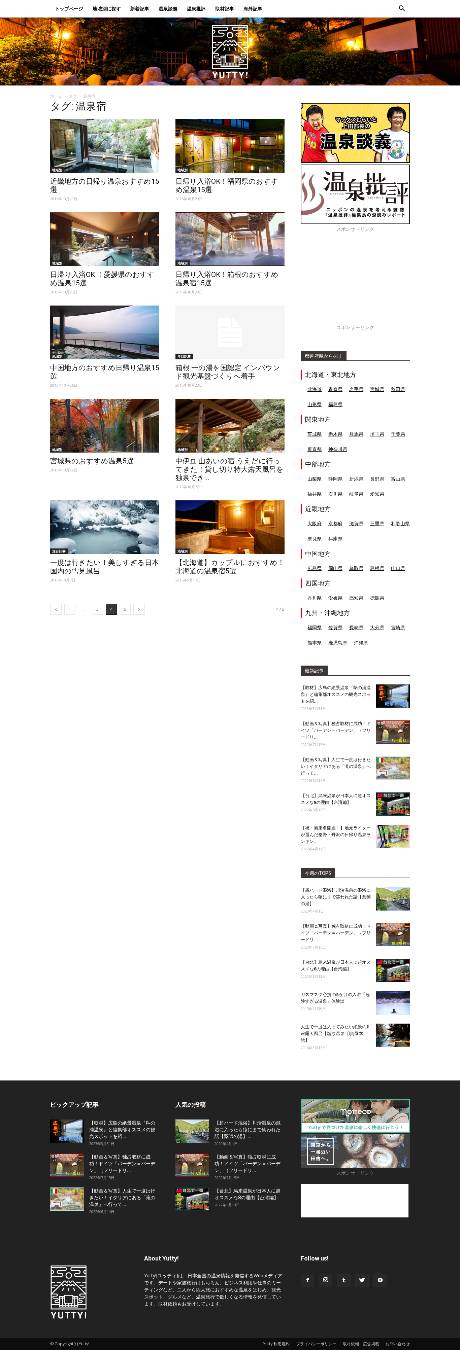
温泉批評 (196, 8)
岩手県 (356, 389)
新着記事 (139, 8)
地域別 (57, 170)
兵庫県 (335, 538)
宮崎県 (398, 627)
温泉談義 (168, 8)
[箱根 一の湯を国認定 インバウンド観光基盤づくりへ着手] (230, 332)
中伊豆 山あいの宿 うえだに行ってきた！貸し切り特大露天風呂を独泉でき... (229, 469)
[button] (402, 9)
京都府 (335, 523)
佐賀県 (335, 627)
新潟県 (356, 478)
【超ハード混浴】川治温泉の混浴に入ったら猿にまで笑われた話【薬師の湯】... (336, 897)
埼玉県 (377, 434)
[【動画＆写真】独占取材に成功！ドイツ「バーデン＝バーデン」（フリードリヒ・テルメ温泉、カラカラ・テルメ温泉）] (393, 732)
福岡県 (314, 627)
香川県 (314, 598)
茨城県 (314, 434)
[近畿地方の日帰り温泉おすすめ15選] (104, 146)
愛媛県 (335, 598)
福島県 (335, 404)
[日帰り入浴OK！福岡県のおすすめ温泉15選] (230, 146)
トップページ (69, 8)
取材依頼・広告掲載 (361, 1344)
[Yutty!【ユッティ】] (230, 51)
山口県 (398, 568)
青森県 (335, 389)
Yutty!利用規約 (276, 1344)
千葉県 (398, 434)
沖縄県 (361, 642)
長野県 (377, 478)
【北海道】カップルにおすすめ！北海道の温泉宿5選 (230, 567)
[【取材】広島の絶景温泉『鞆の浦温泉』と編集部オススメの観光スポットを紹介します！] (393, 696)
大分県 (377, 627)
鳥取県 (356, 568)
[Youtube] (380, 1280)
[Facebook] (307, 1280)
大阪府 (314, 523)
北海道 (314, 389)
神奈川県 (337, 449)
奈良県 (314, 538)
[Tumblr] (344, 1280)
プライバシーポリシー (316, 1344)
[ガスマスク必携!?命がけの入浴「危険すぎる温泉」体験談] (393, 1003)
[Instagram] (325, 1280)
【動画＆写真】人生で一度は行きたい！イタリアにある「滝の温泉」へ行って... (336, 766)
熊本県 (314, 642)
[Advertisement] (355, 282)
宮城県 (377, 389)
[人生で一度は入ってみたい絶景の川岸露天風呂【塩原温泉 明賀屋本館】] (393, 1035)
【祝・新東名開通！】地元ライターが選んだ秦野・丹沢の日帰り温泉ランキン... (336, 834)
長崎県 (356, 627)
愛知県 (377, 494)
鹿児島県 (337, 642)
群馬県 (356, 434)
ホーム (56, 96)
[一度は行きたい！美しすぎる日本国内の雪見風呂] (104, 527)
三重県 (377, 523)
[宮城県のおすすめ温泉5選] (104, 426)
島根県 (377, 568)
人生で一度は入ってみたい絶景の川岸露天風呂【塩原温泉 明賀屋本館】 (336, 1033)
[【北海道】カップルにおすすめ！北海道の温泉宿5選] (230, 527)
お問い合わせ (398, 1344)
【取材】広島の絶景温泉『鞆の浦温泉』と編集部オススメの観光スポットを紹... (336, 694)
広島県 (314, 568)
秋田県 (398, 389)
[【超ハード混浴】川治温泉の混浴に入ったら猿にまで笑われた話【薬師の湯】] (393, 899)
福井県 (314, 494)
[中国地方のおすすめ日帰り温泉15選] (104, 332)
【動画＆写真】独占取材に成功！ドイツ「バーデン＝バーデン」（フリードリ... (336, 730)
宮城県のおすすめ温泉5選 (92, 461)
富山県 (398, 478)
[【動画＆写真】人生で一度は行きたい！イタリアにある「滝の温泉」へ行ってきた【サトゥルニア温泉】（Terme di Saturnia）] (393, 768)
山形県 (314, 404)
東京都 (314, 449)
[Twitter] (362, 1280)
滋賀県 (356, 523)
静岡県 (335, 478)
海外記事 (252, 8)
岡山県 (335, 568)
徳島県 (377, 598)
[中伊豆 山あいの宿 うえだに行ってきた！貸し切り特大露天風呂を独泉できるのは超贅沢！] (230, 426)
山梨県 (314, 478)
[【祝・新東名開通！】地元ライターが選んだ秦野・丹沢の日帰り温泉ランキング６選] (393, 836)
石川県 (335, 494)
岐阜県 (356, 494)
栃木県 (335, 434)
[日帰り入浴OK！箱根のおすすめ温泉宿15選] (230, 239)
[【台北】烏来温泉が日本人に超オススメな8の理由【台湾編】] (393, 804)
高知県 (356, 598)
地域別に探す (107, 8)
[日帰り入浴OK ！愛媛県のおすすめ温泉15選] (104, 239)
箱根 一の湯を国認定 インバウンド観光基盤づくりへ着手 (227, 372)
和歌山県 (400, 523)
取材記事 (224, 8)
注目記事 (184, 356)
